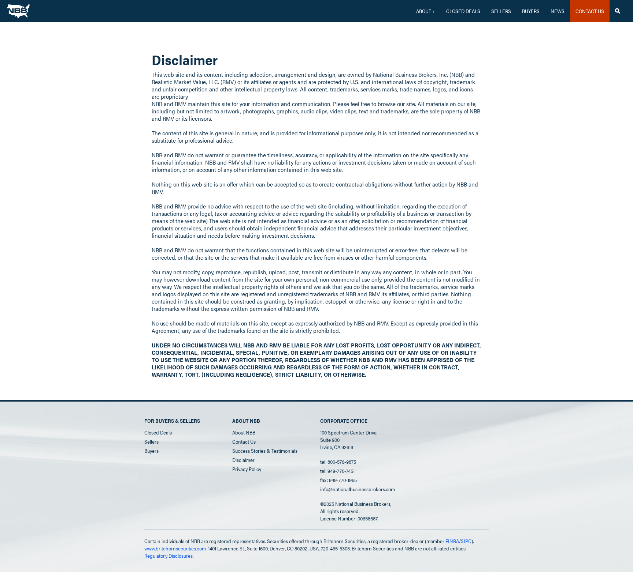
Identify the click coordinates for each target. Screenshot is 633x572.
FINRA (452, 541)
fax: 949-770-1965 (338, 479)
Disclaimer (243, 459)
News (557, 11)
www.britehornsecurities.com (175, 548)
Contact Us (244, 441)
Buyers (531, 11)
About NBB (243, 432)
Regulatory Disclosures (168, 555)
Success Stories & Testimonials (264, 450)
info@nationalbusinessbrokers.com (357, 489)
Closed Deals (158, 432)
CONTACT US (589, 11)
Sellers (501, 11)
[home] (18, 9)
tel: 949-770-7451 (337, 470)
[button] (426, 11)
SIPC (466, 541)
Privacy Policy (246, 469)
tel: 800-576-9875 (338, 461)
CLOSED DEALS (463, 11)
